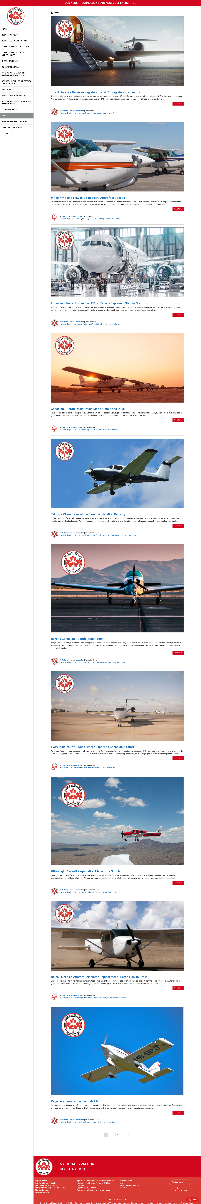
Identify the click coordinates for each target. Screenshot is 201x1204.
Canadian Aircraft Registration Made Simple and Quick (88, 409)
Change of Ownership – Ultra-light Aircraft (15, 54)
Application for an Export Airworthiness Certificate (14, 74)
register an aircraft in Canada (114, 662)
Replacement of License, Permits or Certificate (16, 82)
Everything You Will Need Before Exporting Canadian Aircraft (92, 747)
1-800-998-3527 (180, 1191)
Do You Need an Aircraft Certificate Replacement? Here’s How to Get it (99, 977)
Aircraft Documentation (70, 219)
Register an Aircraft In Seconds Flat (75, 1101)
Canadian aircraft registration (107, 430)
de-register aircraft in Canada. (110, 219)
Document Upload (10, 110)
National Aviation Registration (73, 111)
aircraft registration (88, 113)
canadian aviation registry (127, 535)
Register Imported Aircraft (14, 95)
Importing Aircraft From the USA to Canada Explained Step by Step (96, 303)
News (4, 115)
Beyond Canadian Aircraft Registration (77, 638)
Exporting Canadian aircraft (104, 768)
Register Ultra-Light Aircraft (15, 41)
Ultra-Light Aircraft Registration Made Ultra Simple (86, 871)
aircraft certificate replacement (94, 998)
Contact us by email (180, 1182)
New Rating (7, 89)
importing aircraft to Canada (87, 324)
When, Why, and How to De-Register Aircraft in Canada (88, 198)
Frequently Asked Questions (14, 121)
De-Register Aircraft (11, 67)
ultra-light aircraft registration (105, 892)
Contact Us (7, 133)
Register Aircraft (10, 35)
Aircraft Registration (68, 113)
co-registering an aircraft (105, 113)
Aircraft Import (66, 324)
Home (4, 29)
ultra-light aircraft (87, 892)
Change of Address (10, 61)
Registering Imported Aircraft (109, 324)
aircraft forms (88, 768)
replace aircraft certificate (116, 998)
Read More (178, 103)
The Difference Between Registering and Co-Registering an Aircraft (97, 92)
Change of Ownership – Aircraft (16, 47)
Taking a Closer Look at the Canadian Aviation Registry (88, 514)
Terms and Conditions (12, 127)
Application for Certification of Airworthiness (16, 102)
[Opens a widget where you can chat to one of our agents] (192, 1200)
